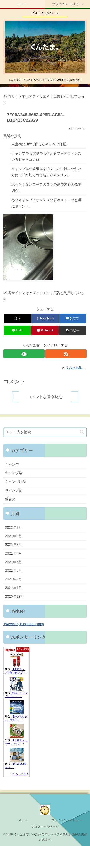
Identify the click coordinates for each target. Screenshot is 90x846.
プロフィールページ (45, 826)
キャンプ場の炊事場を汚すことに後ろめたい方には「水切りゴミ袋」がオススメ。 (46, 172)
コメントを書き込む (45, 397)
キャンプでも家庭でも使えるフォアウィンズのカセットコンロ (46, 157)
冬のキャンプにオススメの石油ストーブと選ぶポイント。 (46, 203)
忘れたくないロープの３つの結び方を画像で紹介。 (46, 188)
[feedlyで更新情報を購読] (24, 353)
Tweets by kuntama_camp (23, 624)
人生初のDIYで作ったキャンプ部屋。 (40, 144)
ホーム (23, 820)
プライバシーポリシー (66, 820)
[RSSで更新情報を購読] (66, 353)
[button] (72, 330)
